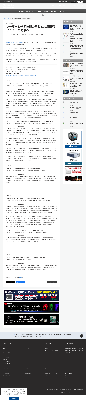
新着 (53, 6)
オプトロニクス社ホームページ (50, 373)
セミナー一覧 (26, 348)
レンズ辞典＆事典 (27, 373)
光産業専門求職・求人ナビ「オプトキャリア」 (74, 348)
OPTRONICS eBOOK (7, 378)
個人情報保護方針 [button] (13, 394)
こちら (20, 277)
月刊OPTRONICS (6, 373)
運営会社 (69, 389)
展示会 (37, 34)
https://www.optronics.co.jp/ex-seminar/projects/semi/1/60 (21, 75)
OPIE (4, 348)
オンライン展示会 (6, 363)
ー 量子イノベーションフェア (9, 350)
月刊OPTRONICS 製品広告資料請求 (51, 350)
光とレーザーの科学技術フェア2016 (15, 42)
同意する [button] (14, 398)
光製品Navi (46, 348)
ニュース (8, 18)
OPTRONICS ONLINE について (53, 389)
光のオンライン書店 (7, 375)
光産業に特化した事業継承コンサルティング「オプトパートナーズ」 (74, 351)
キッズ (68, 6)
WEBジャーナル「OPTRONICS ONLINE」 (52, 375)
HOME (4, 18)
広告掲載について (63, 389)
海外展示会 (5, 359)
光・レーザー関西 (6, 353)
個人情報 (74, 389)
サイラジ (74, 6)
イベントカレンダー (63, 1)
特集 (64, 6)
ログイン (73, 1)
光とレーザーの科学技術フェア (19, 34)
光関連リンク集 (80, 389)
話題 (42, 34)
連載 (78, 6)
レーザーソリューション (7, 357)
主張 (56, 6)
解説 (60, 6)
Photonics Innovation (7, 355)
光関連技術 (31, 34)
